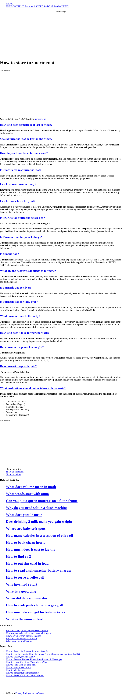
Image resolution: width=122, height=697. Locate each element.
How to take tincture (15, 670)
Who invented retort (21, 584)
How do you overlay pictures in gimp (23, 636)
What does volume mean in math (31, 487)
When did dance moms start (27, 598)
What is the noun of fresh (25, 619)
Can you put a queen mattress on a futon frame (42, 501)
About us (33, 693)
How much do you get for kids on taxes (35, 612)
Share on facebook (15, 471)
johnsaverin (40, 119)
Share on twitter (13, 474)
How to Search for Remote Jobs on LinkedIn (27, 651)
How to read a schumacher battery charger (39, 570)
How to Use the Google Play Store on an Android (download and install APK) (43, 654)
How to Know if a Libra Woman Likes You (26, 662)
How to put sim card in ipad (27, 563)
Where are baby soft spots (26, 528)
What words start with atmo (27, 494)
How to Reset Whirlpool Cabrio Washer (25, 675)
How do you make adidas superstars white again (28, 633)
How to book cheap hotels (25, 542)
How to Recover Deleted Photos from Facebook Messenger (34, 659)
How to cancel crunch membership (22, 672)
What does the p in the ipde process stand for (27, 630)
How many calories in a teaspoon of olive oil (39, 535)
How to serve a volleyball (25, 577)
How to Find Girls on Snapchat (20, 664)
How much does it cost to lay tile (30, 549)
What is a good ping (21, 591)
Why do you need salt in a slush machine (36, 508)
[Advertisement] (61, 36)
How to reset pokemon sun (18, 667)
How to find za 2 (18, 556)
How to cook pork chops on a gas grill (34, 605)
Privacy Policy (22, 693)
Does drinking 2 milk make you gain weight (39, 521)
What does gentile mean (24, 515)
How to (37, 5)
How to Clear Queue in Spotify (20, 656)
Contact (41, 693)
